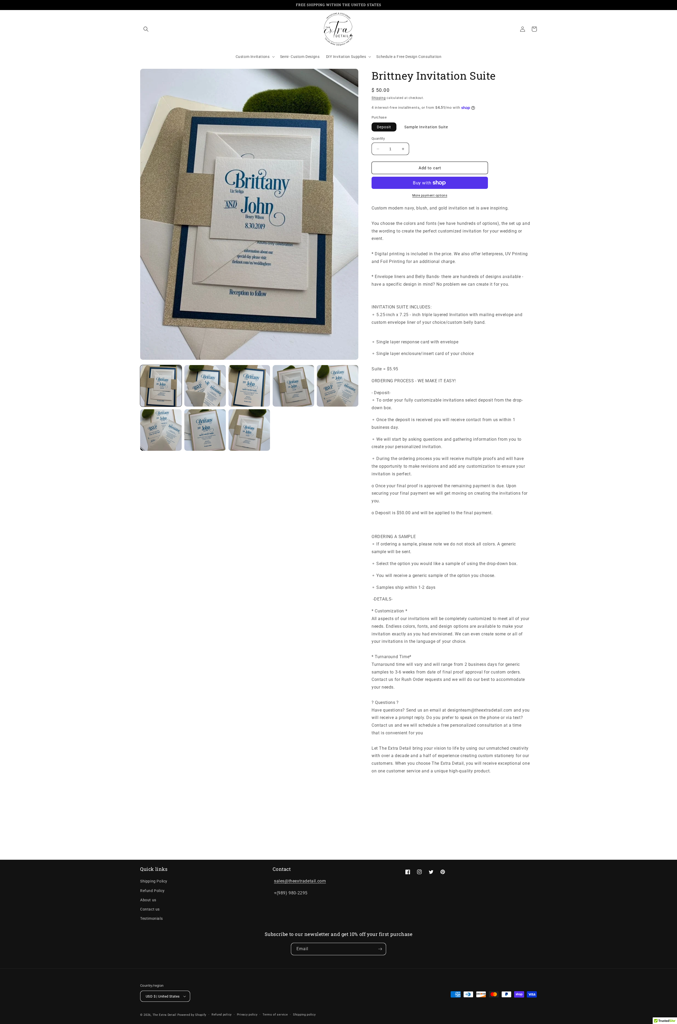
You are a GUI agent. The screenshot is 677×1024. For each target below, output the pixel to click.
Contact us (150, 909)
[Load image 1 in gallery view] (161, 386)
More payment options (429, 195)
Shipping (379, 98)
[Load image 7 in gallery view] (205, 430)
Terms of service (275, 1014)
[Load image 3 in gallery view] (249, 386)
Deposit (384, 127)
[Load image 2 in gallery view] (205, 386)
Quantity (378, 138)
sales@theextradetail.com (300, 881)
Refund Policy (152, 891)
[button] (146, 29)
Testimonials (151, 918)
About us (148, 900)
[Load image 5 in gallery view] (337, 386)
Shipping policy (304, 1014)
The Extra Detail (164, 1015)
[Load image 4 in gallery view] (293, 386)
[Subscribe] (380, 949)
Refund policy (222, 1014)
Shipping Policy (153, 881)
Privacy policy (247, 1014)
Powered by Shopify (192, 1015)
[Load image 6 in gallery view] (161, 430)
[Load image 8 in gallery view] (249, 430)
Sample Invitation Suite (426, 127)
